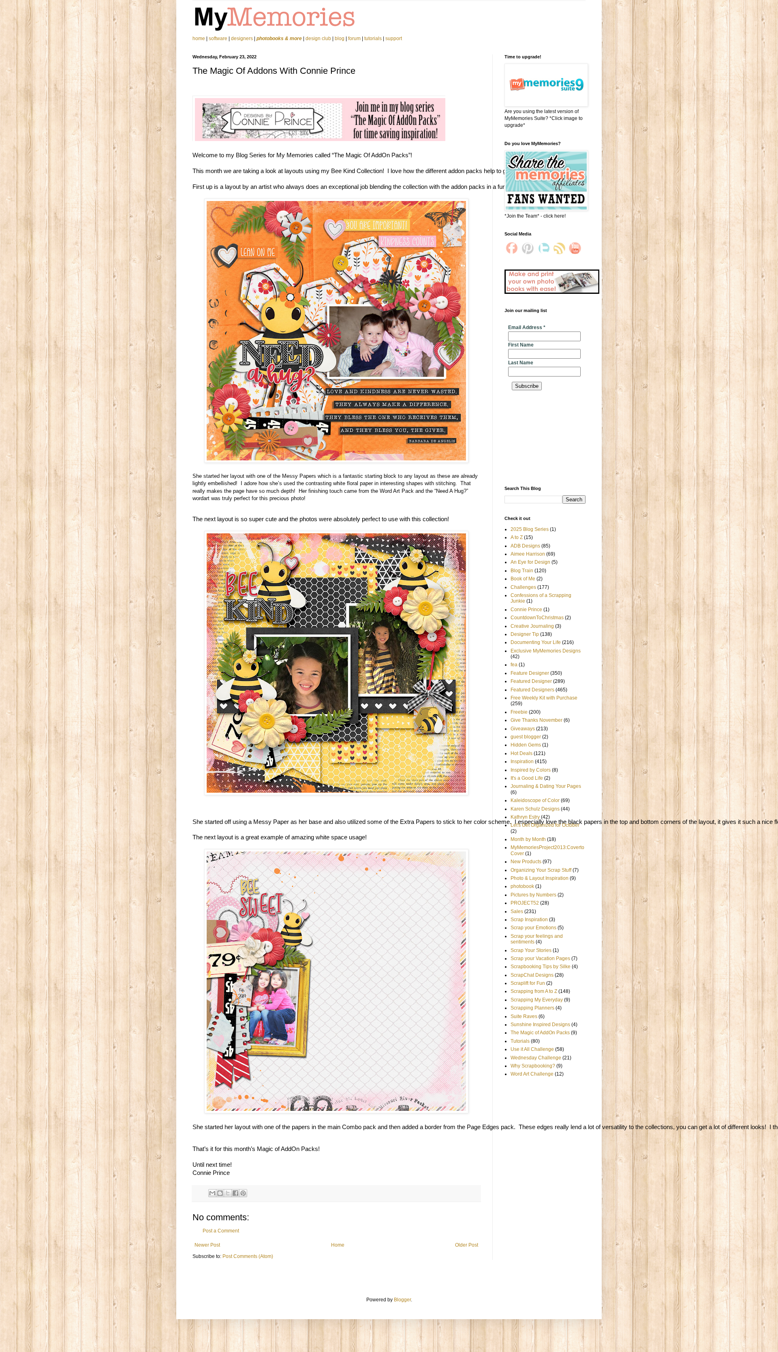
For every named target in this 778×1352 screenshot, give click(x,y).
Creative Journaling (532, 626)
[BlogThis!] (220, 1193)
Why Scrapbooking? (533, 1066)
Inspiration (522, 761)
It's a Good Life (527, 778)
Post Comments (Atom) (247, 1256)
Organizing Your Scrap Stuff (541, 870)
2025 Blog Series (530, 529)
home (199, 38)
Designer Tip (525, 634)
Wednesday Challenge (536, 1058)
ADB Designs (525, 546)
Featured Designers (532, 690)
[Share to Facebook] (235, 1193)
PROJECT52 (525, 903)
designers (242, 38)
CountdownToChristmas (537, 617)
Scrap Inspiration (529, 919)
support (393, 38)
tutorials (373, 38)
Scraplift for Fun (528, 983)
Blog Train (522, 570)
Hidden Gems (526, 745)
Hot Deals (521, 753)
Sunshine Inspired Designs (540, 1024)
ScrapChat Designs (532, 975)
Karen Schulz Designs (535, 809)
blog (339, 38)
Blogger (402, 1300)
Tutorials (520, 1041)
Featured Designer (531, 681)
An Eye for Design (530, 562)
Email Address (526, 327)
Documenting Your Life (536, 642)
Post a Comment (221, 1231)
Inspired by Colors (531, 770)
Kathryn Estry (525, 817)
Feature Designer (530, 673)
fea (514, 664)
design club (318, 38)
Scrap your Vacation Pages (540, 958)
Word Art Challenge (532, 1074)
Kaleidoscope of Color (535, 800)
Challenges (523, 587)
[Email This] (212, 1193)
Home (337, 1245)
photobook (522, 886)
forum (354, 38)
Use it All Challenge (532, 1049)
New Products (526, 861)
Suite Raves (524, 1016)
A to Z (517, 537)
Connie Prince (526, 609)
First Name (521, 344)
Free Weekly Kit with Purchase (544, 698)
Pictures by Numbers (533, 895)
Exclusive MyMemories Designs (546, 651)
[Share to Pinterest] (243, 1193)
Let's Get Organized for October (545, 825)
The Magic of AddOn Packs (540, 1032)
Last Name (520, 362)
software (218, 38)
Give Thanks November (536, 720)
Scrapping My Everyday (537, 1000)
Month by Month (528, 839)
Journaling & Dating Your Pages (546, 786)
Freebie (519, 712)
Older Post (466, 1245)
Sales (517, 911)
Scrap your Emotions (533, 928)
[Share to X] (228, 1193)
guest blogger (526, 737)
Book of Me (523, 579)
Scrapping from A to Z (534, 991)
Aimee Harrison (528, 554)
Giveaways (523, 729)
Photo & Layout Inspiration (540, 878)
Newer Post (207, 1245)
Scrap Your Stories (531, 950)
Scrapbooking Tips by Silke (541, 966)
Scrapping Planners (532, 1008)
